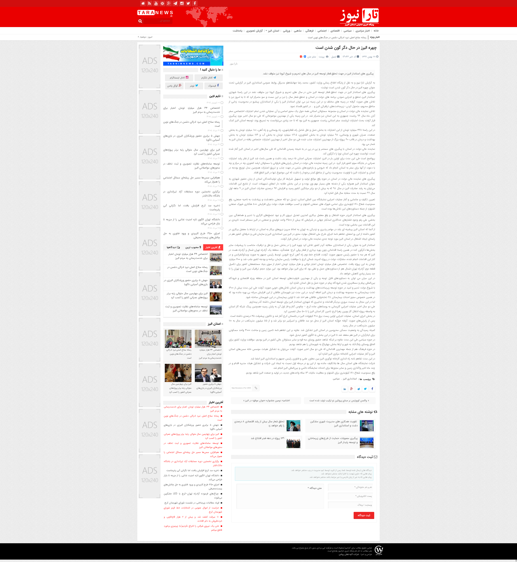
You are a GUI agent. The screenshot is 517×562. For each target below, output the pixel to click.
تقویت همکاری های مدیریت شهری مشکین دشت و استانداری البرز (334, 424)
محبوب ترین (192, 247)
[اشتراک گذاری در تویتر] (365, 389)
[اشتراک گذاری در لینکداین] (345, 389)
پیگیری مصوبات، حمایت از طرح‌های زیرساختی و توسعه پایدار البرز (333, 440)
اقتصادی (335, 31)
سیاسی (348, 31)
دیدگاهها (172, 247)
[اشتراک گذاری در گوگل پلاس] (351, 389)
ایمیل (333, 57)
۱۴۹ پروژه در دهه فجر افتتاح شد (267, 438)
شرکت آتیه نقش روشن (349, 554)
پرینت (322, 57)
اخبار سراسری (362, 31)
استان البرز (273, 31)
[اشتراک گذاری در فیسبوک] (372, 389)
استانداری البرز (350, 379)
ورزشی (286, 31)
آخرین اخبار (212, 247)
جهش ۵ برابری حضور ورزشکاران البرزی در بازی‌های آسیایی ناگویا (186, 282)
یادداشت (237, 31)
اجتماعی (322, 31)
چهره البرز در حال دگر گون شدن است (346, 47)
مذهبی (298, 31)
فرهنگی (309, 31)
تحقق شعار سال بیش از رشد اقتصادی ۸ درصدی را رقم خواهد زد (259, 424)
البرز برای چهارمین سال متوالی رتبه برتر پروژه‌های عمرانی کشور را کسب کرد (187, 295)
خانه (376, 31)
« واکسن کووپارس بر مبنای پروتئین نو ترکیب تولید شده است (339, 400)
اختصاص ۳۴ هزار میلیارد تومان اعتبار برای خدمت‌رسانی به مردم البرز (188, 256)
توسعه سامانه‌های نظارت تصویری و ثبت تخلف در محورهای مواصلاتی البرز (186, 308)
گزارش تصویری (254, 31)
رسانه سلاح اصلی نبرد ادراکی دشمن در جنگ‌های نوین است (337, 37)
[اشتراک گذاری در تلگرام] (358, 389)
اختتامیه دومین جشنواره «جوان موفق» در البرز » (266, 400)
